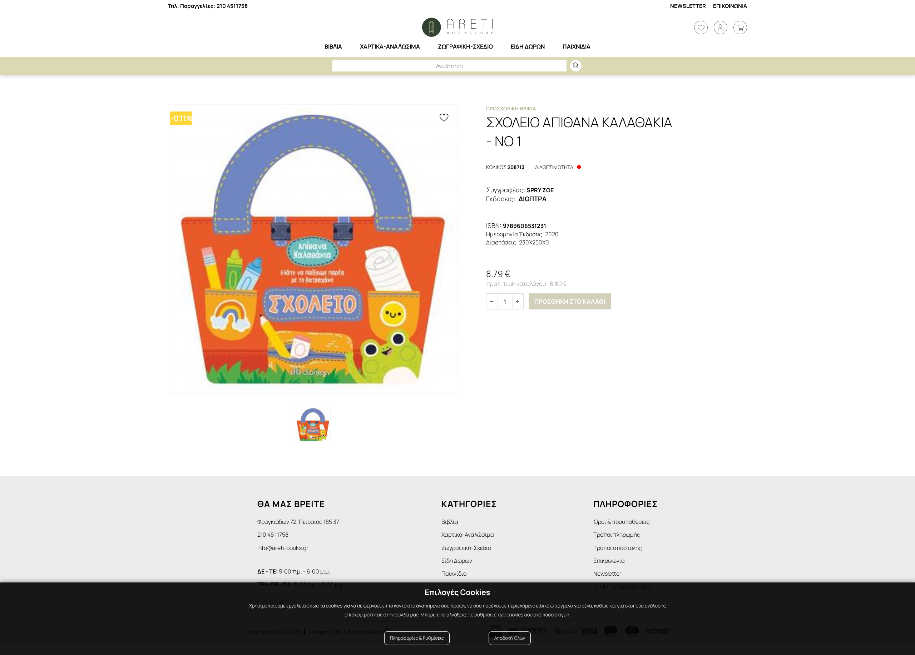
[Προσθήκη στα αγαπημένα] (443, 117)
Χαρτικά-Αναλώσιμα (467, 535)
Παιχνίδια (454, 573)
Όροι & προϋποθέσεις (621, 522)
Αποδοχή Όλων (509, 638)
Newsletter (688, 6)
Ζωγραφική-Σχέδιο (466, 548)
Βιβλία (449, 522)
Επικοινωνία (609, 561)
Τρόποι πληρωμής (616, 535)
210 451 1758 (272, 535)
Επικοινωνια (730, 6)
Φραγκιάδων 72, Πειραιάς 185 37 (298, 522)
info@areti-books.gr (282, 548)
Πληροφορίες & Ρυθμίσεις (417, 638)
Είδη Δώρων (456, 561)
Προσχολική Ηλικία (511, 108)
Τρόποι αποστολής (617, 548)
